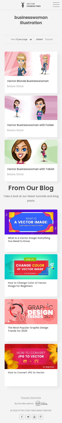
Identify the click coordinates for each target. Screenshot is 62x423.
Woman (20, 86)
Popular (49, 39)
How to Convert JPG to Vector (26, 372)
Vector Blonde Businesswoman (28, 81)
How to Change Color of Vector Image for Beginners (27, 284)
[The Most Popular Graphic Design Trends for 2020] (31, 311)
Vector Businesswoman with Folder (30, 125)
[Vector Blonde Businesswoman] (31, 64)
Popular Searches (31, 397)
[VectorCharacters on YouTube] (34, 416)
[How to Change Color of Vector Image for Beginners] (31, 266)
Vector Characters (31, 5)
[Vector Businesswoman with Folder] (31, 108)
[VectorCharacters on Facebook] (21, 416)
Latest (39, 39)
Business (11, 86)
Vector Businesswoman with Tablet (30, 169)
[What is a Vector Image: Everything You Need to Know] (31, 222)
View (19, 39)
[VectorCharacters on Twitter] (28, 416)
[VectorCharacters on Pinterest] (40, 416)
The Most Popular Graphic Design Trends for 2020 (28, 329)
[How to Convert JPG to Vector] (31, 356)
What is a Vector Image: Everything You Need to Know (29, 239)
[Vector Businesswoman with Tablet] (31, 152)
